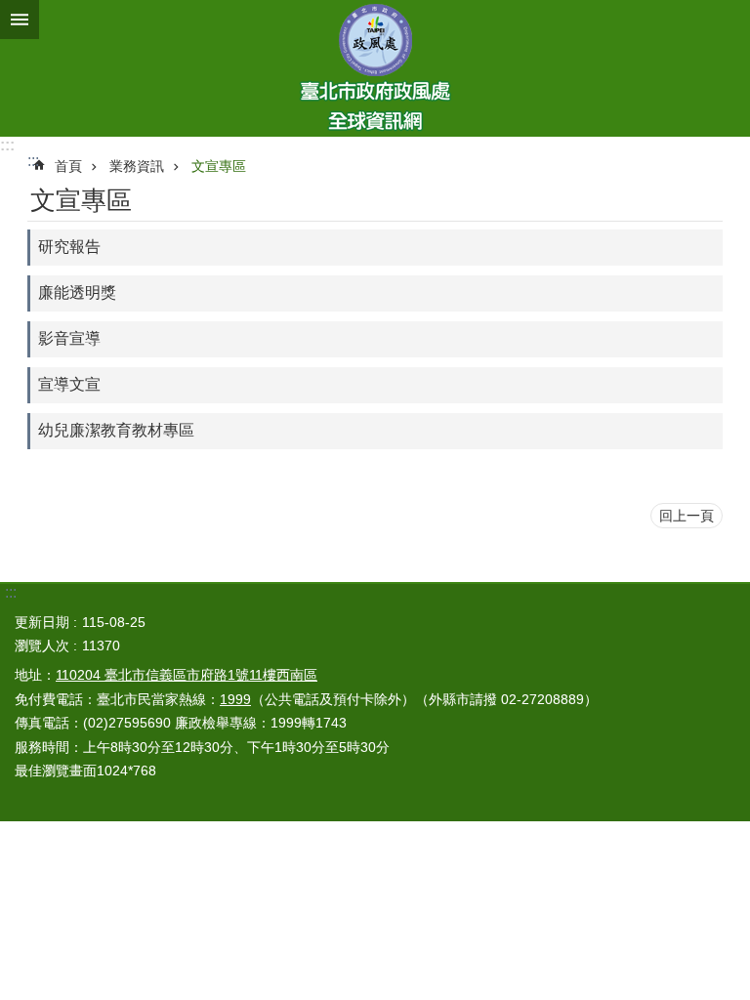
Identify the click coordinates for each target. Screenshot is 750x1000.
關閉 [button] (19, 19)
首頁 (68, 166)
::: (7, 145)
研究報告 (69, 246)
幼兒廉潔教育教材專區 (116, 430)
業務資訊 (136, 166)
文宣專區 (218, 166)
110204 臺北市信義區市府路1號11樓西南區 (186, 675)
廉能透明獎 (77, 292)
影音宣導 (69, 338)
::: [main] (33, 160)
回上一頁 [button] (686, 515)
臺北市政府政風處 (375, 68)
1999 (235, 699)
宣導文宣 (69, 384)
